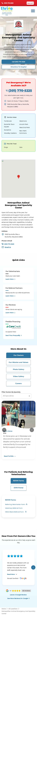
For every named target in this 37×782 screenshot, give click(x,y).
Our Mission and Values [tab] (18, 362)
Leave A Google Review (18, 595)
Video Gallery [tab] (18, 376)
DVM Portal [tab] (18, 488)
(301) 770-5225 (20, 90)
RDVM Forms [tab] (18, 481)
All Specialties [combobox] (8, 396)
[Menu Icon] (33, 11)
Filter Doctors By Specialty (11, 392)
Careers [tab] (18, 383)
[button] (18, 176)
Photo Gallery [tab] (18, 369)
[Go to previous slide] (4, 430)
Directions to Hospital (18, 67)
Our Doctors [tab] (19, 355)
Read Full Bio (9, 456)
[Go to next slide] (32, 430)
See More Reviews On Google (17, 598)
